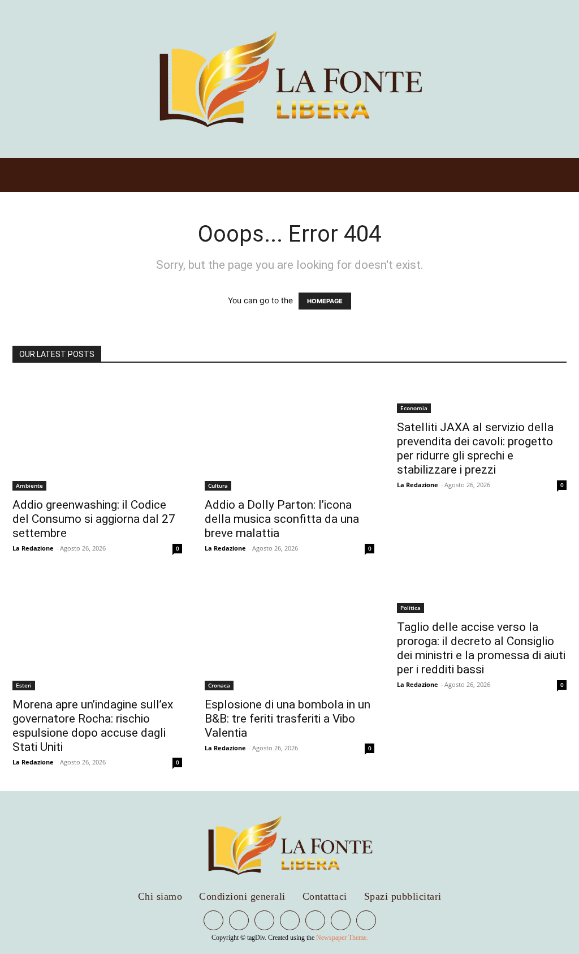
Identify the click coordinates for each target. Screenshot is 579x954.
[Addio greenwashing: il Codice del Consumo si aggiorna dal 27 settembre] (97, 434)
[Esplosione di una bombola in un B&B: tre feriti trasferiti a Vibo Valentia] (289, 633)
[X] (315, 920)
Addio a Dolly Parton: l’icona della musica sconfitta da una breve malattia (282, 519)
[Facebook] (213, 920)
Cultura (218, 485)
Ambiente (29, 485)
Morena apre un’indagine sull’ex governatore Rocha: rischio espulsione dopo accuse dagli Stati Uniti (92, 726)
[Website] (341, 920)
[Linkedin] (239, 920)
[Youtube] (366, 920)
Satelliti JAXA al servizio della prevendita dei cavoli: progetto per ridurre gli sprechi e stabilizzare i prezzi (475, 448)
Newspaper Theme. (342, 938)
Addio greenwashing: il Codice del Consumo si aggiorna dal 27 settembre (93, 519)
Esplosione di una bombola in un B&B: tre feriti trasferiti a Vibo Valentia (287, 719)
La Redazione (33, 548)
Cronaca (219, 685)
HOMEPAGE (325, 301)
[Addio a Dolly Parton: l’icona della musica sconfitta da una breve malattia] (289, 434)
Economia (413, 408)
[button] (450, 78)
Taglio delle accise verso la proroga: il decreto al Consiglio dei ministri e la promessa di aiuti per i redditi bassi (481, 648)
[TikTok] (290, 920)
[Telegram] (264, 920)
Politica (410, 608)
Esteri (24, 685)
